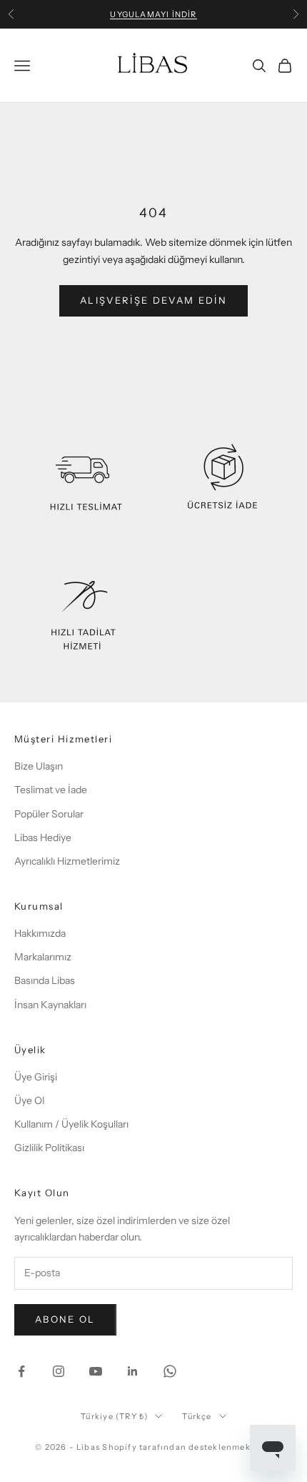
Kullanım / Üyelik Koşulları (71, 1124)
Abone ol (65, 1319)
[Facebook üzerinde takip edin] (21, 1371)
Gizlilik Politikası (49, 1147)
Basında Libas (44, 980)
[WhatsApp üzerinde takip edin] (170, 1371)
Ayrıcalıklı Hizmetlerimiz (67, 861)
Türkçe (196, 1416)
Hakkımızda (40, 933)
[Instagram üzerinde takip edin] (58, 1371)
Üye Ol (29, 1100)
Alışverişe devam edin (153, 300)
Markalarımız (42, 956)
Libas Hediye (42, 837)
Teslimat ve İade (50, 789)
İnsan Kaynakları (50, 1004)
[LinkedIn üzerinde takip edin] (133, 1371)
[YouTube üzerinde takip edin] (96, 1371)
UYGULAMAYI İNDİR (153, 14)
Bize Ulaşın (38, 766)
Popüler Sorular (49, 813)
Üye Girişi (35, 1076)
